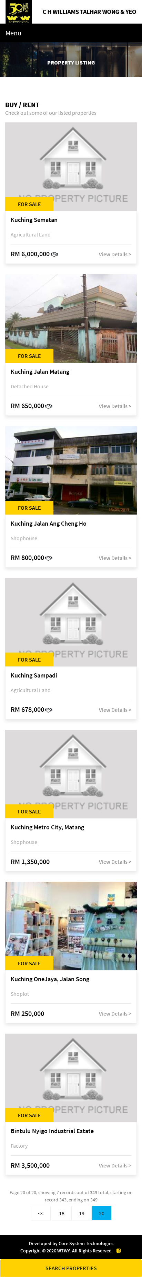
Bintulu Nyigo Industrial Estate (52, 1131)
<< (40, 1213)
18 (61, 1213)
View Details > (115, 254)
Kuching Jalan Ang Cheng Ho (49, 523)
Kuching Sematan (34, 220)
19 (81, 1213)
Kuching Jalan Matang (40, 372)
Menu (13, 32)
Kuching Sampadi (34, 675)
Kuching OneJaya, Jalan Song (50, 979)
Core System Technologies (86, 1243)
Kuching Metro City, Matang (47, 827)
